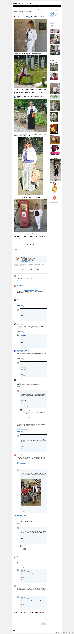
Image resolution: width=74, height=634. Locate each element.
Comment (43, 623)
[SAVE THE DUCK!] (57, 47)
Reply (23, 281)
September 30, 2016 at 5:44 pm (21, 351)
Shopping (31, 264)
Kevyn (18, 299)
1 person (22, 280)
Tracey (15, 134)
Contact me (26, 6)
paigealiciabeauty (20, 275)
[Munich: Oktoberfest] (52, 31)
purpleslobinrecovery (21, 515)
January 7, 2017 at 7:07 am (20, 286)
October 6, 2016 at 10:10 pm (25, 336)
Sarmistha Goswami (21, 585)
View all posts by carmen (25, 261)
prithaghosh (19, 285)
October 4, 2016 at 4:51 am (21, 324)
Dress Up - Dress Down (24, 264)
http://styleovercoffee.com (40, 590)
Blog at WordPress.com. (58, 631)
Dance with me (31, 6)
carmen (22, 309)
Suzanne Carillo (20, 556)
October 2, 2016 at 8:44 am (26, 546)
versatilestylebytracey (21, 379)
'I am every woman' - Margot (22, 350)
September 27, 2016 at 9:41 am (21, 516)
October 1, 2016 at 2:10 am (24, 529)
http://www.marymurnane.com (22, 429)
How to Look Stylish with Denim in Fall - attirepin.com (24, 272)
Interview (36, 6)
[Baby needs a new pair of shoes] (52, 47)
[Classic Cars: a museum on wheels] (52, 52)
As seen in (21, 6)
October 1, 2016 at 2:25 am (24, 363)
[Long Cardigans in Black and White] (57, 36)
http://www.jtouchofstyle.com (22, 463)
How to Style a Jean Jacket (42, 9)
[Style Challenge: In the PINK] (57, 31)
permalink (23, 265)
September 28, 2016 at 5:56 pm (25, 571)
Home (15, 6)
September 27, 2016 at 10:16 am (21, 455)
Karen (15, 96)
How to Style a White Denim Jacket (23, 11)
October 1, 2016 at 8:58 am (26, 410)
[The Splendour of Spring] (52, 42)
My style (40, 6)
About (18, 6)
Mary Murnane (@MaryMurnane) (23, 420)
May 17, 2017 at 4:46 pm (20, 276)
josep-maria (19, 323)
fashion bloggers (40, 264)
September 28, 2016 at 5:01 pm (25, 598)
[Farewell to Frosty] (52, 36)
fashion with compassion (22, 3)
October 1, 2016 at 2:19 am (24, 471)
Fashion (29, 264)
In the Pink (16, 9)
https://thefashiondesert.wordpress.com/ (31, 290)
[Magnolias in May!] (57, 52)
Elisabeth (28, 16)
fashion (37, 264)
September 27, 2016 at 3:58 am (21, 586)
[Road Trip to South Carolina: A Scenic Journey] (57, 42)
